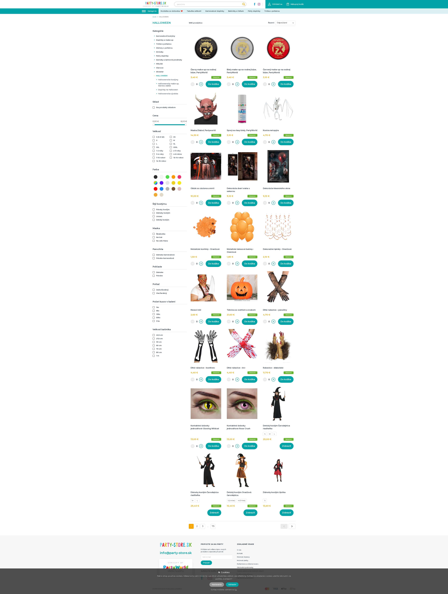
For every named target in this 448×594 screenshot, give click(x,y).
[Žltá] (179, 183)
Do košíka (213, 84)
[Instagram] (259, 4)
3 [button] (202, 526)
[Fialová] (161, 183)
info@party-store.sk (176, 553)
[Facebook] (254, 4)
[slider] (154, 125)
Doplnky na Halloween (168, 90)
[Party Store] (156, 4)
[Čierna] (156, 177)
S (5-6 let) (231, 500)
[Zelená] (167, 177)
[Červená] (156, 189)
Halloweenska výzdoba (168, 94)
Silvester (160, 72)
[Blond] (161, 195)
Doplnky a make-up (164, 40)
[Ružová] (179, 177)
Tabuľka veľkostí (194, 11)
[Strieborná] (167, 183)
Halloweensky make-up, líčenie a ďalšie (168, 85)
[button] (275, 4)
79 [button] (213, 526)
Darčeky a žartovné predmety (169, 60)
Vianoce (159, 68)
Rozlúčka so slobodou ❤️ (172, 11)
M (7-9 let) (241, 500)
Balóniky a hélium (236, 11)
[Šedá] (167, 189)
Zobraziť (286, 446)
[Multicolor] (156, 183)
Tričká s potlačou (163, 44)
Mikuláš (159, 64)
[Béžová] (156, 195)
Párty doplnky (254, 11)
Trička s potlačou (272, 11)
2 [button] (197, 526)
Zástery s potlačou (164, 48)
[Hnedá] (173, 189)
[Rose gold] (179, 189)
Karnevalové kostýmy (165, 36)
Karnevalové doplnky (214, 11)
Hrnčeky (159, 52)
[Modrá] (161, 189)
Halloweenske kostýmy (168, 80)
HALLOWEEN (161, 76)
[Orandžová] (173, 177)
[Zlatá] (173, 183)
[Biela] (161, 177)
